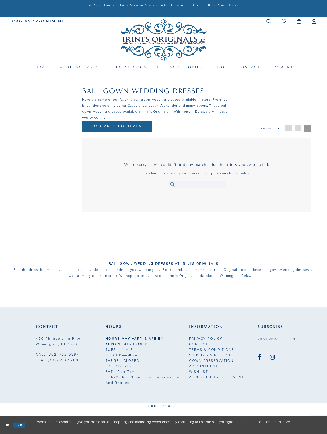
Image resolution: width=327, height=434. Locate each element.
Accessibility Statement (216, 377)
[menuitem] (37, 21)
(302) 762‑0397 (57, 354)
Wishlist (198, 372)
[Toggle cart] (299, 21)
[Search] (172, 184)
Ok (20, 425)
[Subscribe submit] (294, 339)
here (163, 428)
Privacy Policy (205, 339)
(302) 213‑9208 (57, 360)
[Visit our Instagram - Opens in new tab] (272, 357)
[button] (268, 21)
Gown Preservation (211, 361)
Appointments (205, 366)
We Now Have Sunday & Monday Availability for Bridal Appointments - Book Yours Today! (163, 5)
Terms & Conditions (211, 350)
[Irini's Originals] (164, 40)
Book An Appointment (117, 126)
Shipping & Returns (211, 355)
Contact (198, 344)
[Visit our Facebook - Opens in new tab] (259, 357)
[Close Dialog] (7, 425)
